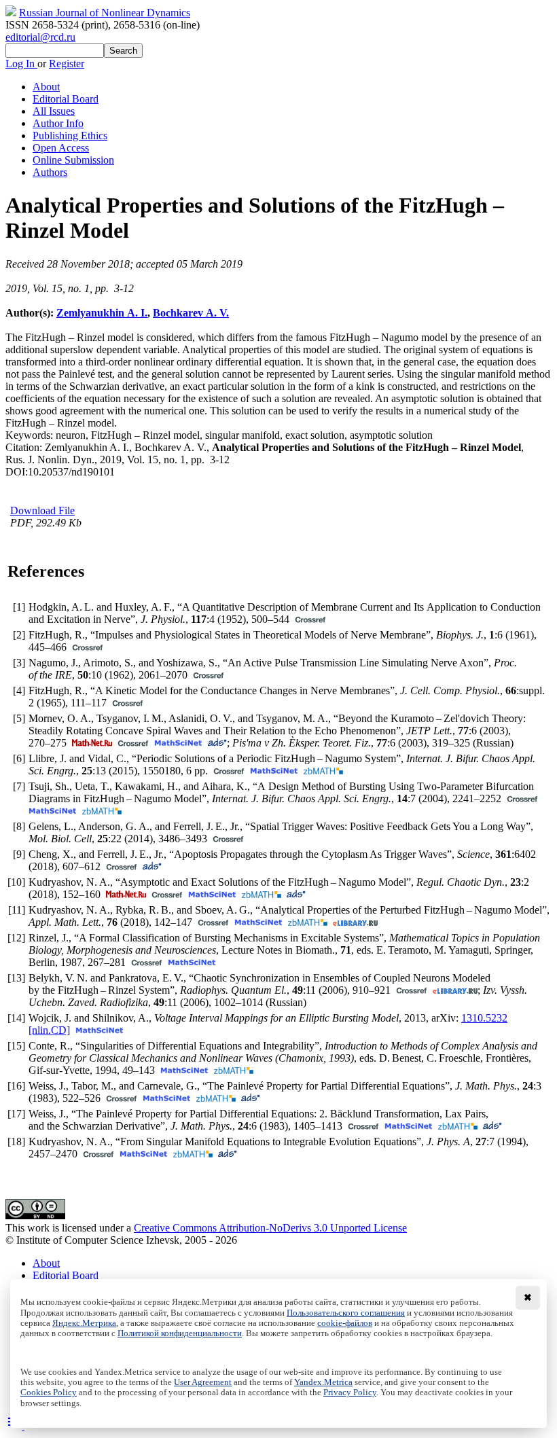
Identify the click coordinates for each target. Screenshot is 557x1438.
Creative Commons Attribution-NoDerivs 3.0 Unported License (270, 1228)
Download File (42, 510)
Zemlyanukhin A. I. (101, 313)
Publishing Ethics (70, 135)
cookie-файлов (344, 1323)
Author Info (58, 123)
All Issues (54, 111)
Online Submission (73, 160)
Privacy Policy (349, 1392)
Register (66, 63)
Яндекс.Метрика (84, 1323)
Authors (50, 172)
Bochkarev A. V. (191, 313)
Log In (21, 63)
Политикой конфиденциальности (180, 1333)
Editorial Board (65, 99)
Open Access (61, 148)
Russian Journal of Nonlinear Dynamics (104, 12)
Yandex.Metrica (323, 1382)
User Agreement (203, 1382)
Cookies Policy (48, 1392)
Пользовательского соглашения (346, 1313)
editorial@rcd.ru (40, 37)
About (46, 86)
